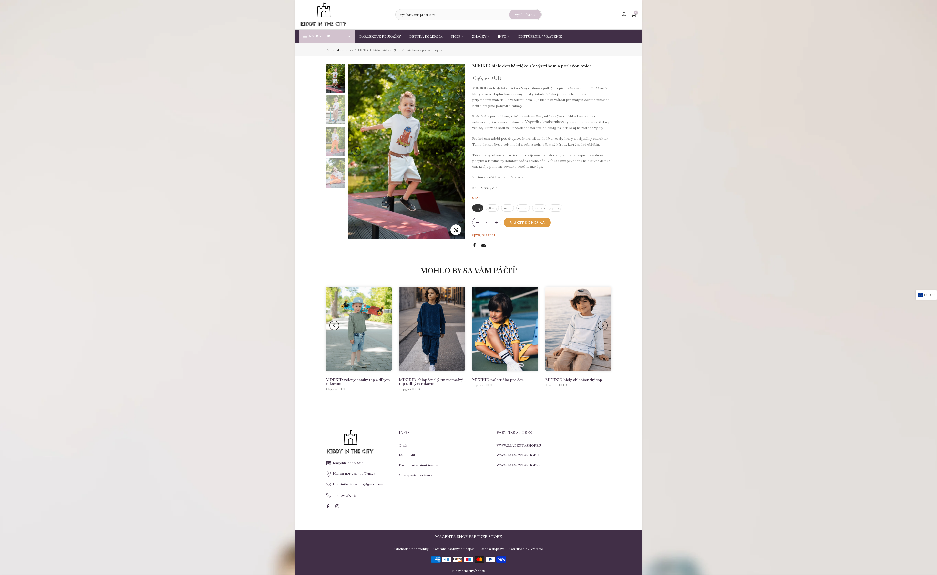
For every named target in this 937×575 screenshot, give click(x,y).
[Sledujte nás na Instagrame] (337, 506)
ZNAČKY (479, 36)
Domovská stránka (339, 50)
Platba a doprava (492, 548)
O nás (403, 445)
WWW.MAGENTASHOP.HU (519, 455)
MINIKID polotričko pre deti (498, 379)
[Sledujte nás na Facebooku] (328, 506)
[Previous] (356, 151)
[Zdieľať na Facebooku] (474, 245)
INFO (502, 36)
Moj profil (407, 455)
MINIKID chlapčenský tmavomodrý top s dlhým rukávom (431, 381)
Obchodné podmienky (411, 548)
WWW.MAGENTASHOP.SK (519, 465)
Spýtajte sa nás (483, 235)
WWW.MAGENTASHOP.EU (519, 445)
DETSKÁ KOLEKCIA (425, 36)
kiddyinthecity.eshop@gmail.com (358, 484)
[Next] (456, 151)
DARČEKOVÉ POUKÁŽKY (380, 36)
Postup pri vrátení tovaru (418, 465)
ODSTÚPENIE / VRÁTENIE (540, 36)
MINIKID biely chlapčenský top (573, 379)
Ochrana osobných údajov (453, 548)
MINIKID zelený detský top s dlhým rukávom (358, 381)
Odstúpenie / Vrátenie (415, 475)
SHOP (455, 36)
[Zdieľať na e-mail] (483, 245)
